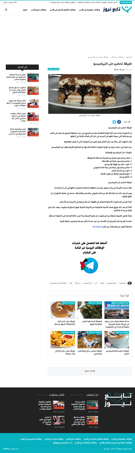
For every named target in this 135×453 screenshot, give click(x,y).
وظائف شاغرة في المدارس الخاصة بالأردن (115, 443)
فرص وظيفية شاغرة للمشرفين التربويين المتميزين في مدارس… (17, 131)
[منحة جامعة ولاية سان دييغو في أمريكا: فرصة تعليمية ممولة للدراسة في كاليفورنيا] (116, 310)
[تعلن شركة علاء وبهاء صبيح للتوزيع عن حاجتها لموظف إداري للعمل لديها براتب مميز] (33, 104)
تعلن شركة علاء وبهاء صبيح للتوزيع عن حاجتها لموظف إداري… (16, 103)
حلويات (102, 283)
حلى (96, 283)
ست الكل (77, 283)
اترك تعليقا (89, 371)
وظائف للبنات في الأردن (53, 439)
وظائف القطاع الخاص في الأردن (62, 10)
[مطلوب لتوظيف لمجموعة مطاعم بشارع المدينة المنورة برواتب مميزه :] (58, 405)
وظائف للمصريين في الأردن (31, 439)
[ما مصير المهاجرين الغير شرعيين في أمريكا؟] (58, 420)
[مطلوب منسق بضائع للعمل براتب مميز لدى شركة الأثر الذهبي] (33, 90)
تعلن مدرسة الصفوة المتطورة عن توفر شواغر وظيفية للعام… (16, 77)
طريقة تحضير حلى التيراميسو (58, 283)
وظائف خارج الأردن (38, 10)
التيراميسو (123, 283)
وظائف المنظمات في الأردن (86, 443)
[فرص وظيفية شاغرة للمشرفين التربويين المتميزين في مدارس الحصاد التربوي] (33, 132)
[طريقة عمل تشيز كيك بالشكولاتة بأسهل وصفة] (62, 310)
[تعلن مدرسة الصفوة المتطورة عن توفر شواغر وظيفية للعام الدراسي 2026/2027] (33, 77)
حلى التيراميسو (87, 283)
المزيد (25, 10)
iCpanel (6, 449)
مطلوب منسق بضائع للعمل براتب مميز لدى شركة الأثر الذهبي (17, 90)
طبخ (71, 283)
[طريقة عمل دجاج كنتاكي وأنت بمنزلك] (62, 339)
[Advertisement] (67, 35)
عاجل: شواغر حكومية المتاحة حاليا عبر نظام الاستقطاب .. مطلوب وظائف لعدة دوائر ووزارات (83, 2)
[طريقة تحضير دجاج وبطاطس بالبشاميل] (90, 339)
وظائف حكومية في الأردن (89, 10)
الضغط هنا (97, 227)
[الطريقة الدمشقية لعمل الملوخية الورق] (90, 310)
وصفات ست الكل (54, 69)
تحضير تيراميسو (112, 283)
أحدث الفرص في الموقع (120, 303)
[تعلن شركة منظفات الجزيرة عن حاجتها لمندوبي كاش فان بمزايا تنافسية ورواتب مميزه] (33, 116)
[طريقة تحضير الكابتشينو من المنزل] (116, 339)
